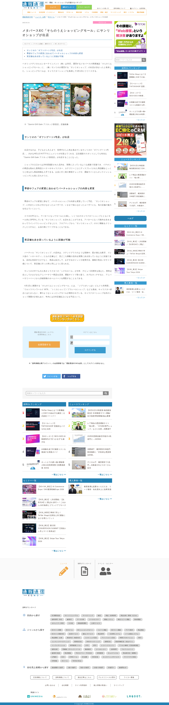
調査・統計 (104, 12)
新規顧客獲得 (82, 623)
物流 (99, 615)
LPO (86, 645)
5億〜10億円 (84, 667)
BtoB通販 (137, 619)
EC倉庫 (84, 657)
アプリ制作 (129, 630)
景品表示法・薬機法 (129, 653)
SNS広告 (95, 657)
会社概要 (65, 685)
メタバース (27, 43)
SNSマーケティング (93, 641)
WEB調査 (100, 653)
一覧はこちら (57, 475)
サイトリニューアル (71, 615)
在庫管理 (114, 649)
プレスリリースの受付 (106, 677)
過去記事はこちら (84, 677)
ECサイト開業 (56, 630)
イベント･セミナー (84, 7)
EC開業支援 (56, 615)
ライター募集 (129, 677)
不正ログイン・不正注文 (84, 653)
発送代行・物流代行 (73, 637)
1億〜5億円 (72, 667)
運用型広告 (78, 641)
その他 (70, 623)
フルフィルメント (127, 649)
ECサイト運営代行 (58, 634)
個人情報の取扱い (100, 685)
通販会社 (61, 12)
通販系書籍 (140, 12)
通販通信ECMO (27, 17)
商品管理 (101, 634)
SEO (139, 637)
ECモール (70, 12)
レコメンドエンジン (107, 645)
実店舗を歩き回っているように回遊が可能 (45, 56)
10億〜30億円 (98, 667)
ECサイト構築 (116, 630)
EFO (94, 645)
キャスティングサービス (111, 657)
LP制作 (54, 657)
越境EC (69, 619)
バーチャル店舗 (38, 43)
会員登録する (44, 344)
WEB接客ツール (75, 645)
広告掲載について (40, 677)
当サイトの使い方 (103, 8)
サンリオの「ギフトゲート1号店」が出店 (45, 50)
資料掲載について (119, 8)
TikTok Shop (77, 661)
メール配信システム (131, 634)
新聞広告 (108, 641)
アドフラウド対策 (130, 657)
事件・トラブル (129, 12)
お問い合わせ (50, 685)
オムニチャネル (113, 653)
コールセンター (94, 619)
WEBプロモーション (126, 637)
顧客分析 (55, 649)
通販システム (108, 619)
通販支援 (79, 12)
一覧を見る (140, 120)
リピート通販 (102, 630)
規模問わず (122, 667)
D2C (63, 657)
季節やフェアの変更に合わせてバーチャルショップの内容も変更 (55, 53)
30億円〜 (111, 667)
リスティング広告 (91, 637)
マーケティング (116, 12)
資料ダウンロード (68, 7)
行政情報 (95, 12)
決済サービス (73, 634)
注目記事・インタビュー (47, 12)
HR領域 (54, 661)
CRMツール (73, 657)
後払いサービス (88, 634)
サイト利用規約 (81, 685)
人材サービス (95, 623)
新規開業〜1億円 (57, 667)
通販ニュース (31, 12)
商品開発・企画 (57, 637)
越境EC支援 (56, 653)
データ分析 (80, 619)
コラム (87, 12)
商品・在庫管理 (111, 615)
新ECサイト (48, 43)
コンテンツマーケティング (61, 641)
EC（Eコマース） (60, 43)
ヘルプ (130, 218)
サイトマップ (119, 685)
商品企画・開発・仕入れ (129, 615)
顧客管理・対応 (57, 619)
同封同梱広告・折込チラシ (124, 641)
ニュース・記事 (40, 17)
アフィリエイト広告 (108, 637)
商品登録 (141, 630)
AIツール (65, 661)
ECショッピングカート (85, 630)
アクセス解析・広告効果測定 (128, 645)
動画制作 (88, 649)
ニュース (53, 7)
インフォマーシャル (58, 645)
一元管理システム (114, 634)
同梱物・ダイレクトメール (71, 649)
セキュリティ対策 (58, 623)
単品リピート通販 (123, 619)
